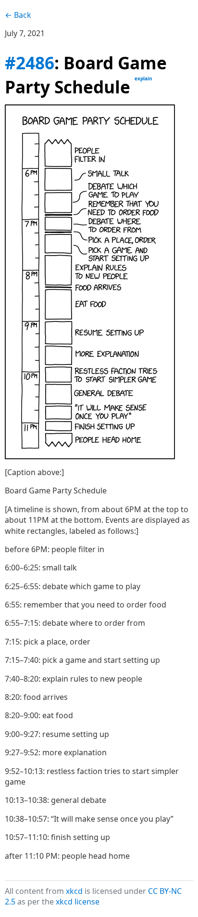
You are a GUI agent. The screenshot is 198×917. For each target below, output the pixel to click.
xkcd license (77, 901)
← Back (18, 15)
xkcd (74, 891)
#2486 (29, 62)
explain (143, 78)
